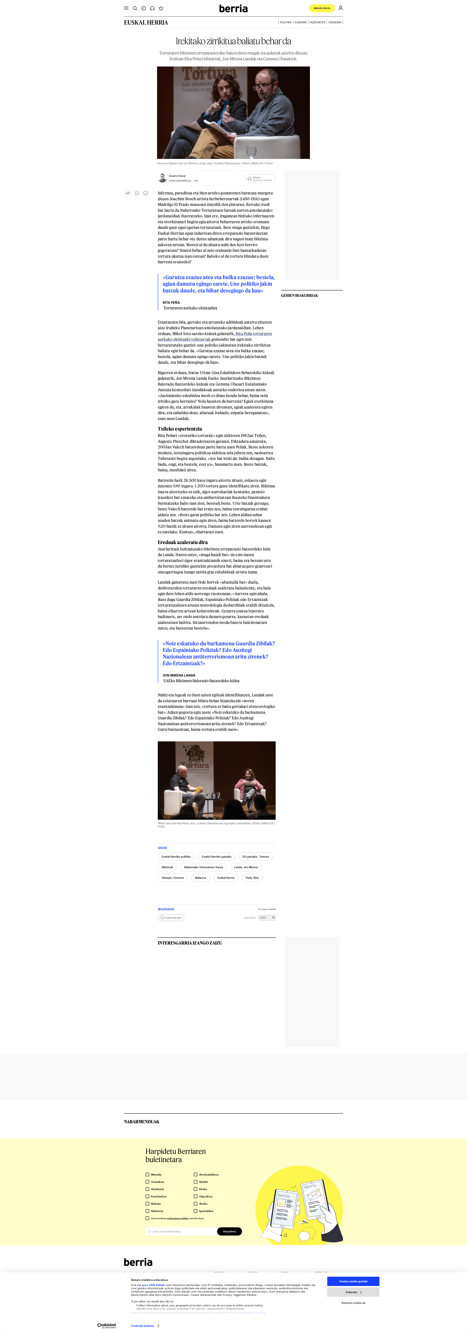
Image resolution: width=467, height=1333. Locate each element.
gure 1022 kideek (153, 1285)
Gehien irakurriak (299, 295)
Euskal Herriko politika (176, 856)
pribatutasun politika (177, 1218)
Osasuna (334, 22)
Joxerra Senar (177, 175)
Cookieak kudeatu (142, 1325)
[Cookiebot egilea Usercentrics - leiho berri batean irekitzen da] (107, 1326)
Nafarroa (200, 877)
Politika (286, 22)
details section (255, 1312)
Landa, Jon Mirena (246, 867)
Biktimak (167, 867)
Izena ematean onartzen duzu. (177, 1218)
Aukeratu (351, 1292)
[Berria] (138, 1264)
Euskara (301, 22)
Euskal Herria (225, 877)
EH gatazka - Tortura (256, 856)
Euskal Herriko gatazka (216, 856)
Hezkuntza (317, 22)
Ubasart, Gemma (173, 877)
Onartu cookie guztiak (353, 1281)
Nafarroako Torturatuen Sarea (203, 867)
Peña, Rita (252, 877)
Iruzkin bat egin (173, 917)
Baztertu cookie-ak (353, 1302)
